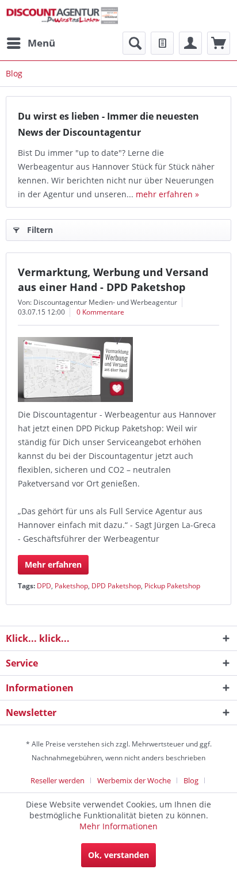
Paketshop (71, 586)
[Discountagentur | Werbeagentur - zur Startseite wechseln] (62, 16)
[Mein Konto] (190, 43)
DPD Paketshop (116, 586)
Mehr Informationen (118, 826)
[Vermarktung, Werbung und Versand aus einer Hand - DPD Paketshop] (118, 369)
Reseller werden (57, 780)
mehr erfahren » (167, 194)
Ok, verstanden (118, 854)
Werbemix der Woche (134, 780)
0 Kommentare (100, 312)
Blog (191, 780)
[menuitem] (30, 43)
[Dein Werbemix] (218, 43)
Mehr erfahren (53, 564)
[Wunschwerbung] (162, 43)
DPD (44, 586)
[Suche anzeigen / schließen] (134, 43)
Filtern (40, 229)
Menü (41, 42)
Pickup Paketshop (172, 586)
